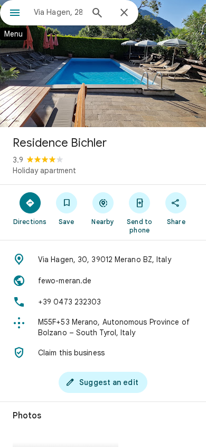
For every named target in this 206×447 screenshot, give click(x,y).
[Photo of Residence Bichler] (103, 63)
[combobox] (58, 12)
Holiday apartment (44, 170)
